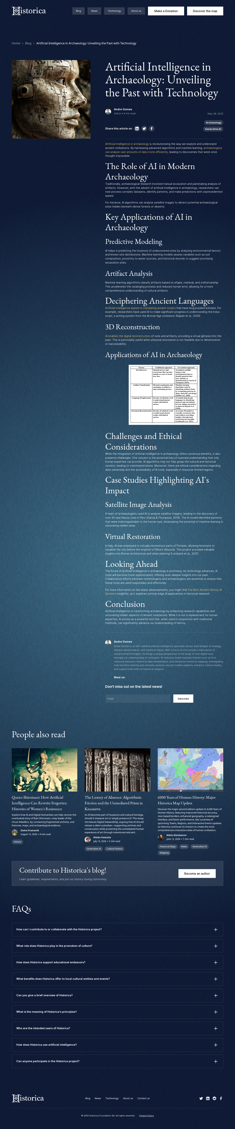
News (94, 11)
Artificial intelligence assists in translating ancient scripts (140, 307)
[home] (33, 11)
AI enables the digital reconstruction (127, 336)
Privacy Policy (146, 1115)
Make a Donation (166, 11)
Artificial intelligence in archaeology (127, 143)
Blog (78, 11)
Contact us (144, 1098)
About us (136, 11)
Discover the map (205, 11)
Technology (114, 11)
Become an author (197, 873)
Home (16, 43)
